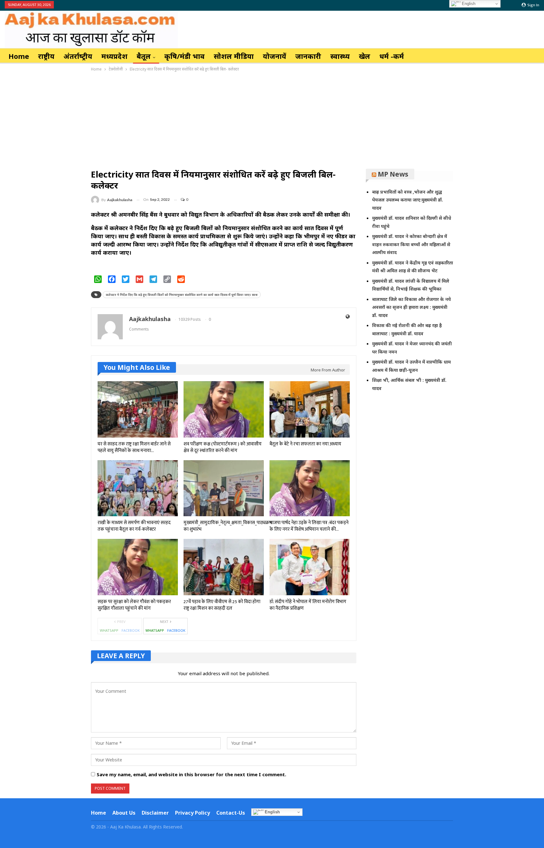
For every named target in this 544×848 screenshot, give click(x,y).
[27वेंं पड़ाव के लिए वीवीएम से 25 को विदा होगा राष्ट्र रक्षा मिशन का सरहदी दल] (224, 567)
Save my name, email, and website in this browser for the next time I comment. (191, 774)
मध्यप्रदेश (114, 56)
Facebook (131, 630)
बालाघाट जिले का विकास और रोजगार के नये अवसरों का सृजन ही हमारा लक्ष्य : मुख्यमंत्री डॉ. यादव (411, 307)
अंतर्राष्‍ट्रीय (78, 56)
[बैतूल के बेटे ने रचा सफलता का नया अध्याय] (309, 409)
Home (18, 56)
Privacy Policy (192, 812)
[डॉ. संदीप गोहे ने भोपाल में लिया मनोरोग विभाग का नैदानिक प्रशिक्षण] (309, 567)
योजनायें (274, 56)
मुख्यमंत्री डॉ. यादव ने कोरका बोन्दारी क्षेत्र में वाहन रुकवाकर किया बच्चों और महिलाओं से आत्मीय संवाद (411, 244)
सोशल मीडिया (234, 56)
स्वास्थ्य (340, 56)
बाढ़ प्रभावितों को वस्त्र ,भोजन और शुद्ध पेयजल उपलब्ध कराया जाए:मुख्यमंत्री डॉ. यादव (407, 200)
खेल (364, 56)
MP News (393, 174)
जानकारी (308, 56)
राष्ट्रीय (46, 56)
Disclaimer (155, 812)
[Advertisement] (272, 120)
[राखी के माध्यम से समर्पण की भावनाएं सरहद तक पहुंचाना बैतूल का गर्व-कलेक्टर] (138, 488)
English (272, 812)
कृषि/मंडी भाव (184, 56)
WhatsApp (109, 630)
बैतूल (144, 56)
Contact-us (230, 812)
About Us (123, 812)
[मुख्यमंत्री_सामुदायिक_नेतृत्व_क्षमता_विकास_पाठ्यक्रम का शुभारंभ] (224, 488)
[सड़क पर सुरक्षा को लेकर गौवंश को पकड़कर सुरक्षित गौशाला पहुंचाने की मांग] (138, 567)
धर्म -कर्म (391, 56)
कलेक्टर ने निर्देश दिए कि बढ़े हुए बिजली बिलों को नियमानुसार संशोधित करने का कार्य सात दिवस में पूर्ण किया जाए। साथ (182, 294)
